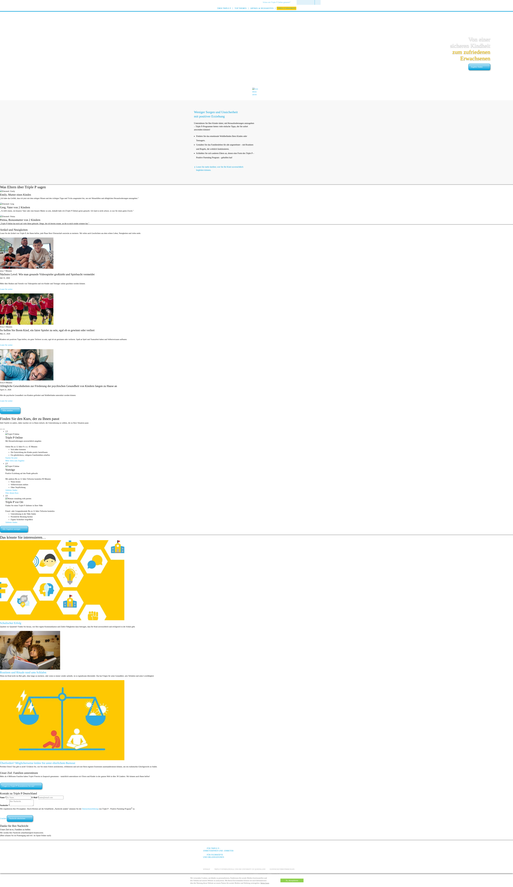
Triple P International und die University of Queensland (239, 869)
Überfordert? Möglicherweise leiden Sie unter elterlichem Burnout (37, 763)
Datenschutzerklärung (90, 809)
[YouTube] (288, 850)
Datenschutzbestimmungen (282, 869)
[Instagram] (295, 850)
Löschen (3, 818)
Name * (3, 798)
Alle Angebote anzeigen (11, 529)
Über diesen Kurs (11, 493)
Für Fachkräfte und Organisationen (213, 856)
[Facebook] (280, 850)
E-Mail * (35, 798)
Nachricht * (4, 805)
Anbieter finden (11, 490)
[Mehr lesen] (62, 620)
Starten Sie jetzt (11, 458)
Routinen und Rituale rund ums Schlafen (23, 672)
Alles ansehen (7, 411)
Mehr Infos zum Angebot (14, 461)
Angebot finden (477, 67)
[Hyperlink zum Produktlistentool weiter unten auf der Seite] (256, 95)
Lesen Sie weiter (6, 289)
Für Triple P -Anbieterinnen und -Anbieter (218, 849)
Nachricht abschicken (17, 818)
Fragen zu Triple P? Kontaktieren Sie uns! (18, 786)
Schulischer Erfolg (10, 623)
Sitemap (206, 869)
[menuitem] (278, 2)
